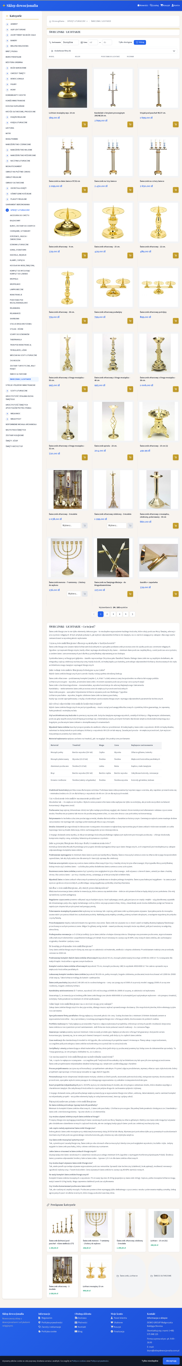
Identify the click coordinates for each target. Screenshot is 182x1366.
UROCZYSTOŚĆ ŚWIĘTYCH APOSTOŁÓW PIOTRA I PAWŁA (18, 406)
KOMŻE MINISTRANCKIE (15, 100)
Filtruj (141, 42)
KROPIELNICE (15, 284)
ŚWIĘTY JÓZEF (12, 440)
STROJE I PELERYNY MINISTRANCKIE (20, 385)
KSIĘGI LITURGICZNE (19, 122)
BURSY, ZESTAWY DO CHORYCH (22, 226)
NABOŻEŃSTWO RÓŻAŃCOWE (23, 155)
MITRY (8, 133)
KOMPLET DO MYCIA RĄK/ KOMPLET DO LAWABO (20, 272)
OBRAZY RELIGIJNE (13, 177)
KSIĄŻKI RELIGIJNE (18, 117)
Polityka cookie (49, 1331)
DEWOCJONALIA (17, 78)
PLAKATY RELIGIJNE (19, 199)
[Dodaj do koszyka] (85, 124)
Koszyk (117, 1327)
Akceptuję (171, 1360)
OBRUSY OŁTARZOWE (15, 182)
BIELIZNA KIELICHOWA (19, 46)
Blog (80, 1331)
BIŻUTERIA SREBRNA (14, 62)
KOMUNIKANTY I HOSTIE (16, 95)
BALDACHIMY (15, 220)
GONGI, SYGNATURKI (18, 250)
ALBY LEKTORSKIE (18, 29)
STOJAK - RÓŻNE (16, 329)
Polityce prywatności (99, 1361)
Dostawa (82, 1318)
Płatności (82, 1322)
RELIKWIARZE (15, 313)
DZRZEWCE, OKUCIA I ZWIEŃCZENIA (18, 238)
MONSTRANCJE (16, 294)
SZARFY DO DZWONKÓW (19, 334)
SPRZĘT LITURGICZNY (20, 210)
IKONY (13, 89)
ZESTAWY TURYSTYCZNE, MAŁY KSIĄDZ (22, 367)
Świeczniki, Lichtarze (129, 1275)
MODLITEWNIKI (12, 139)
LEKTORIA (10, 128)
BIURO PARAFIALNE (13, 57)
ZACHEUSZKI (15, 360)
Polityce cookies (79, 1361)
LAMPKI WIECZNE (16, 289)
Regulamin (47, 1318)
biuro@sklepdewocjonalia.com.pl (163, 1350)
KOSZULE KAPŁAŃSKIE (15, 106)
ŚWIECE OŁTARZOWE (18, 374)
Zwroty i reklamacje (51, 1327)
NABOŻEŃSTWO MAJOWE (21, 149)
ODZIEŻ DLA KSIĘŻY (19, 188)
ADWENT (14, 24)
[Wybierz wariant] (85, 525)
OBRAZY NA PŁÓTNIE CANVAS (18, 171)
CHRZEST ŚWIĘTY (18, 73)
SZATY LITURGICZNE (19, 390)
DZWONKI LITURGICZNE (19, 244)
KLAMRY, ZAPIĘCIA (17, 260)
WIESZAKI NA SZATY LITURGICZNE (23, 355)
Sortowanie (56, 42)
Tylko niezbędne (150, 1360)
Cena (85, 42)
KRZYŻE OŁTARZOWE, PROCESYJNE (21, 111)
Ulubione (118, 1322)
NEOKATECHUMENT (14, 166)
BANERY (14, 40)
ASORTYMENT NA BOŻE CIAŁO (23, 35)
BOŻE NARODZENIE (18, 68)
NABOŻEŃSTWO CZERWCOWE (18, 144)
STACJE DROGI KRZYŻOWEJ (21, 324)
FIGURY (13, 84)
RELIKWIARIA (15, 308)
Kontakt (82, 1327)
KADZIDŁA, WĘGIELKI (18, 255)
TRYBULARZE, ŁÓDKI (18, 350)
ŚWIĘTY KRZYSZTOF (14, 446)
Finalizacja (119, 1331)
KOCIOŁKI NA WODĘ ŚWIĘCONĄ (22, 265)
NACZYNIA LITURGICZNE (20, 160)
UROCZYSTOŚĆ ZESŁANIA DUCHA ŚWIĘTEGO (19, 398)
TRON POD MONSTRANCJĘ (20, 345)
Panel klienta (120, 1318)
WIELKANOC (15, 413)
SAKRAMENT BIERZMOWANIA (18, 204)
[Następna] (132, 614)
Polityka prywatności (52, 1322)
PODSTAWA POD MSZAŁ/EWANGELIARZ (19, 301)
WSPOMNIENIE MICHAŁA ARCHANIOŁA (21, 424)
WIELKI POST (16, 419)
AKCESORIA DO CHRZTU (19, 215)
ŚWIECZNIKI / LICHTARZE (20, 379)
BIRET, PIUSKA (11, 51)
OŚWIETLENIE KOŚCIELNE (21, 193)
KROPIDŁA (14, 279)
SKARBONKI (14, 318)
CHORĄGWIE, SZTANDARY (20, 231)
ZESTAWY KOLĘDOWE (15, 435)
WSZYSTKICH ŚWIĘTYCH (16, 430)
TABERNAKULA (16, 339)
